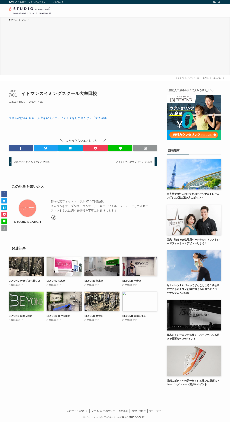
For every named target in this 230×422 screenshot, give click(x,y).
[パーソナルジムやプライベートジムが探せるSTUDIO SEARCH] (30, 10)
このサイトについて (77, 410)
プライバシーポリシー (103, 410)
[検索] (219, 2)
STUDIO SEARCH (27, 222)
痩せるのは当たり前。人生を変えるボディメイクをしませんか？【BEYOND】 (59, 117)
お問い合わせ (139, 410)
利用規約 (123, 410)
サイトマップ (156, 410)
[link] (53, 217)
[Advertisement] (115, 48)
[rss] (214, 2)
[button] (21, 148)
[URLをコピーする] (145, 148)
